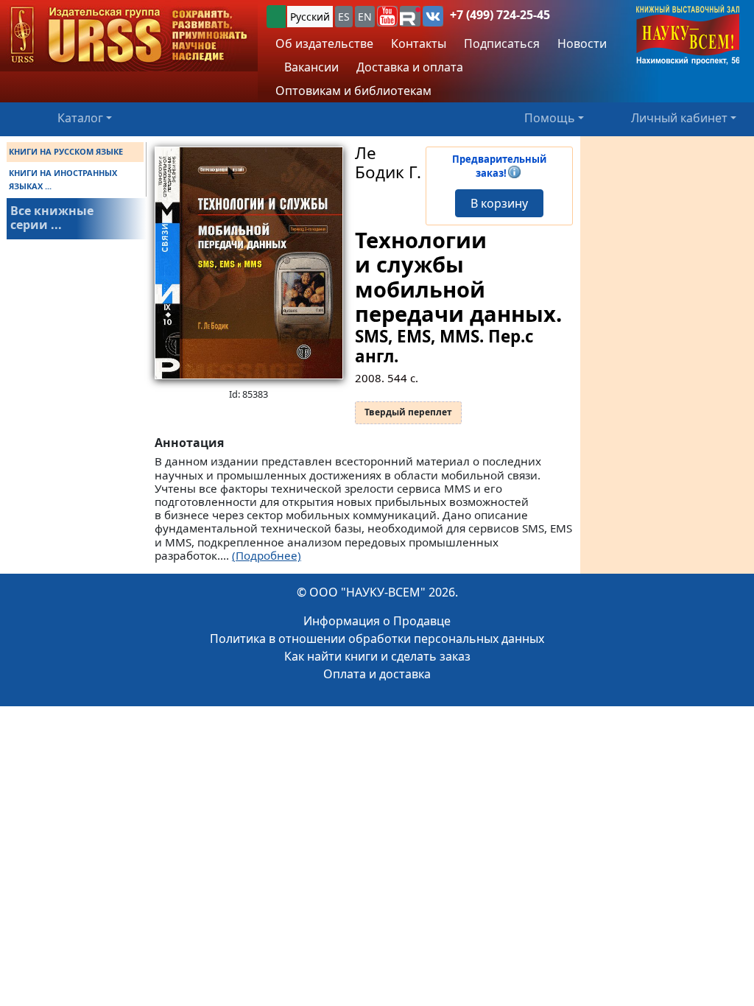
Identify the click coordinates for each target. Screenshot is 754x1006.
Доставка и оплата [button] (409, 67)
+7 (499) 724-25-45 (500, 15)
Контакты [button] (418, 43)
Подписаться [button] (502, 43)
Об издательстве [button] (324, 43)
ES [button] (344, 17)
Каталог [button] (80, 118)
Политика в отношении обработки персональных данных (377, 638)
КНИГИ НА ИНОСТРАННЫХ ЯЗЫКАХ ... (63, 179)
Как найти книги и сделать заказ (377, 656)
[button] (387, 16)
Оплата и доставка (377, 674)
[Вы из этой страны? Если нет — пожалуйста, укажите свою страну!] (276, 16)
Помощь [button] (549, 118)
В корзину (499, 203)
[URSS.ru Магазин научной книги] (129, 35)
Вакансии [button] (310, 67)
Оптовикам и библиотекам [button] (353, 90)
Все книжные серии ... (52, 218)
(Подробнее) (266, 555)
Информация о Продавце (377, 621)
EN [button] (365, 17)
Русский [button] (310, 17)
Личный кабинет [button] (679, 118)
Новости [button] (582, 43)
